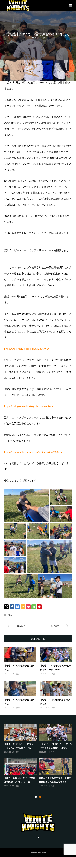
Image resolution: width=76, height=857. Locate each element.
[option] (39, 756)
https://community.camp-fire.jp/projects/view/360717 (33, 452)
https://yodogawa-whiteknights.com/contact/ (28, 406)
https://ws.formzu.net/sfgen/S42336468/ (26, 348)
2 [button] (40, 797)
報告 (45, 38)
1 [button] (36, 797)
